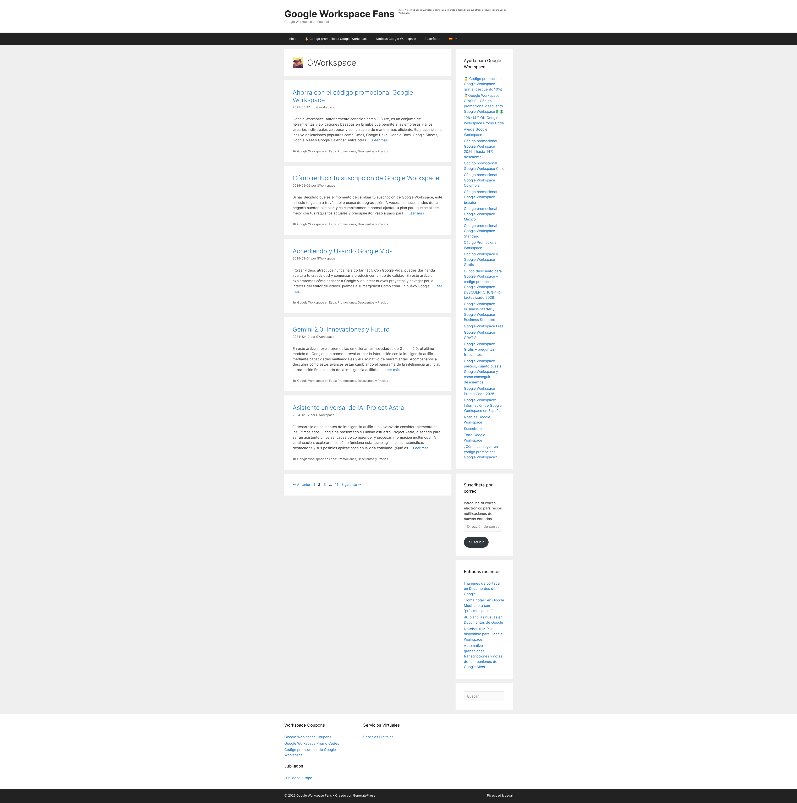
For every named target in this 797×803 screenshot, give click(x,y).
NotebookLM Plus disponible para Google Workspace (483, 634)
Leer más (380, 140)
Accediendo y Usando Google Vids (342, 251)
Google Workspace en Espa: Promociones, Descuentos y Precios (342, 151)
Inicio (292, 39)
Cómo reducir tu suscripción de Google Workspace (366, 178)
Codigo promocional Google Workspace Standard (480, 231)
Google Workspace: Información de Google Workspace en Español (483, 405)
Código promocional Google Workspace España (480, 197)
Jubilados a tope (298, 778)
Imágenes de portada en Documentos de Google (482, 588)
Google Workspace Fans (339, 14)
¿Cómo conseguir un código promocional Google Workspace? (481, 451)
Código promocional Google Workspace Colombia (480, 180)
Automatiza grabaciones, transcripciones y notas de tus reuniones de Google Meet (483, 656)
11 (337, 484)
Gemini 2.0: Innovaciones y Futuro (341, 329)
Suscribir (476, 542)
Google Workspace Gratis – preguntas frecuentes (479, 349)
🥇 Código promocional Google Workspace (336, 39)
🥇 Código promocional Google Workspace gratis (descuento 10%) (483, 84)
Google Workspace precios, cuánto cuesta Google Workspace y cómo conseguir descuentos (483, 371)
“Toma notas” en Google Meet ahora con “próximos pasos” (484, 605)
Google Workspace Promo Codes (311, 743)
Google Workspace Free (484, 326)
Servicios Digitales (378, 737)
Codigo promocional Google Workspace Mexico (480, 214)
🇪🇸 (451, 39)
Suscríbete (432, 39)
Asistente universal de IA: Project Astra (348, 407)
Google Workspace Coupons (307, 737)
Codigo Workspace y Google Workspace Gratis (481, 259)
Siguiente (351, 484)
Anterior (301, 484)
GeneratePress (364, 795)
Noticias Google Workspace (396, 39)
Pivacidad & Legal (500, 795)
